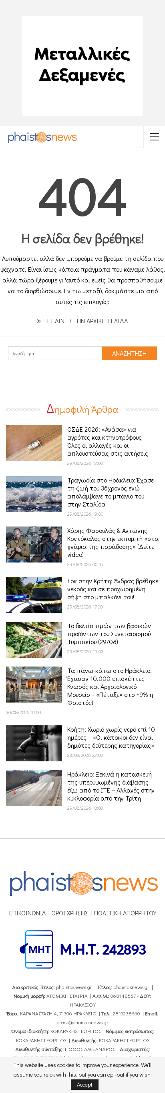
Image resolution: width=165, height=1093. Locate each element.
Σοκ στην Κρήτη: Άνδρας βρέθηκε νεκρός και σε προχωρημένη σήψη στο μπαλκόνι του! (112, 589)
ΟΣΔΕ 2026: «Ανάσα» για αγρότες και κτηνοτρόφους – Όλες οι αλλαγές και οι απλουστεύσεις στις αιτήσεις (107, 441)
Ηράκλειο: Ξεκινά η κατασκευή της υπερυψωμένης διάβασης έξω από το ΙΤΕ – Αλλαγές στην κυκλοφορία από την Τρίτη (111, 786)
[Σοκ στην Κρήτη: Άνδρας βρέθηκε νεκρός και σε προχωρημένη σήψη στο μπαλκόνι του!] (34, 595)
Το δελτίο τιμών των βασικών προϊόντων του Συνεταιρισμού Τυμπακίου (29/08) (109, 633)
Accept (85, 1084)
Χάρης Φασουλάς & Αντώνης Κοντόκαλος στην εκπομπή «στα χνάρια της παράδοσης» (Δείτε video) (113, 542)
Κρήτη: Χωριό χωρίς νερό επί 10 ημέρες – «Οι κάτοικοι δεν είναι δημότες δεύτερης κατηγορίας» (111, 737)
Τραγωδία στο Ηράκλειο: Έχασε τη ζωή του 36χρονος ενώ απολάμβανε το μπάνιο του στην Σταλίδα (110, 492)
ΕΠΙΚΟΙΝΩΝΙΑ (27, 913)
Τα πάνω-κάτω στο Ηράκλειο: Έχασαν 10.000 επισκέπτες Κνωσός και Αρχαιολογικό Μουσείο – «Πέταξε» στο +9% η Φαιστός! (110, 686)
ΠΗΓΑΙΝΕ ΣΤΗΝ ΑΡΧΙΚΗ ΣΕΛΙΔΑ (85, 320)
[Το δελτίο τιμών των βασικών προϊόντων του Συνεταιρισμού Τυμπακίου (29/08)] (34, 640)
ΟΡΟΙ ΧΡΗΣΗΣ (70, 913)
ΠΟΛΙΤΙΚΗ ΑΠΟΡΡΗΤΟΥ (125, 913)
